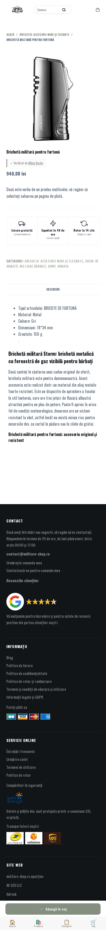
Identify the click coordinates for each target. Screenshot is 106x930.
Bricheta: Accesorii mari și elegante (54, 260)
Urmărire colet (17, 759)
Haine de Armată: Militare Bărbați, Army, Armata (52, 263)
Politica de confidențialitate (26, 673)
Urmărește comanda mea (24, 562)
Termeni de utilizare (21, 767)
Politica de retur (18, 775)
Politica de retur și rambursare (29, 681)
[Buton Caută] (64, 10)
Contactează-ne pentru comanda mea (33, 570)
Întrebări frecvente (20, 751)
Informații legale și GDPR (24, 697)
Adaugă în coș (56, 908)
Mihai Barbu (35, 162)
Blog (9, 657)
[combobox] (47, 10)
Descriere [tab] (53, 289)
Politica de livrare (19, 665)
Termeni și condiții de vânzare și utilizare (36, 689)
